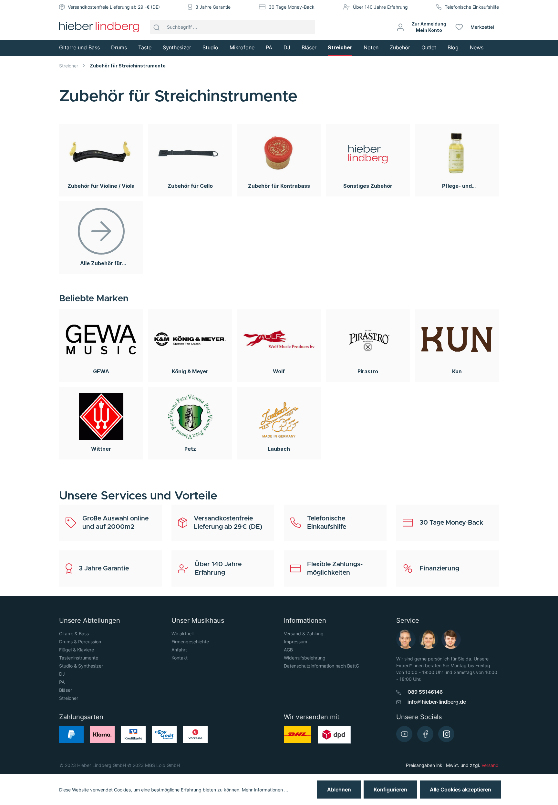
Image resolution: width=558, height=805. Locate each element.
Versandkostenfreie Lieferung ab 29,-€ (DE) (114, 7)
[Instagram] (446, 734)
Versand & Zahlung (304, 633)
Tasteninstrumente (78, 657)
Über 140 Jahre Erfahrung (380, 7)
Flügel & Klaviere (76, 649)
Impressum (295, 641)
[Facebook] (425, 734)
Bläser (65, 690)
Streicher (68, 698)
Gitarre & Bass (74, 633)
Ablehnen (339, 789)
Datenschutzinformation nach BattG (321, 666)
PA (62, 682)
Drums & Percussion (80, 641)
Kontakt (179, 657)
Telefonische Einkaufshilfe (472, 7)
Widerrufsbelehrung (305, 657)
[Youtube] (404, 734)
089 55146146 (425, 692)
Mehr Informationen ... (265, 789)
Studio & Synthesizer (81, 666)
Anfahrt (179, 649)
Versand (490, 765)
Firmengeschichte (190, 641)
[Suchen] (156, 27)
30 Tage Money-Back (292, 7)
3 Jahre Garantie (213, 7)
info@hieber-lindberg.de (437, 702)
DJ (62, 674)
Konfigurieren (390, 789)
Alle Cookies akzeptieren (460, 789)
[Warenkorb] (501, 27)
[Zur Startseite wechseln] (99, 27)
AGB (288, 649)
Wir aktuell (182, 633)
